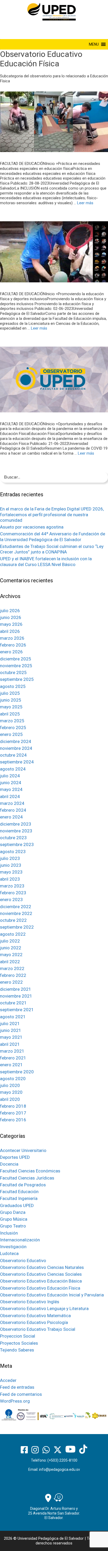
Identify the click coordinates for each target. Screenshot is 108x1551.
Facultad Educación (19, 1191)
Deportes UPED (15, 1157)
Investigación (13, 1246)
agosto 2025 (13, 686)
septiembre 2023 (17, 844)
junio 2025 (10, 700)
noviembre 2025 (16, 665)
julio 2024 (10, 775)
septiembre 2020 (17, 1071)
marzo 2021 (12, 1051)
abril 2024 (10, 796)
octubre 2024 (13, 755)
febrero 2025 (13, 727)
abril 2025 (10, 714)
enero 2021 (11, 1064)
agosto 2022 (13, 934)
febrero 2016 (13, 1119)
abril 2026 (10, 631)
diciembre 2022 (15, 906)
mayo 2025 (11, 706)
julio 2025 (10, 693)
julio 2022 (10, 941)
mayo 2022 (11, 954)
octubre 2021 (13, 1002)
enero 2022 (11, 982)
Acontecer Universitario (23, 1150)
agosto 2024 (13, 769)
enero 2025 (11, 734)
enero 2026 (11, 651)
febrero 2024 (13, 810)
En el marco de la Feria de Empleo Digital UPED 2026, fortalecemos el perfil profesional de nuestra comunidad (52, 514)
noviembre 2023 (16, 830)
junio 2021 (10, 1030)
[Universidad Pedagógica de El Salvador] (51, 11)
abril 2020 (10, 1099)
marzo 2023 (12, 885)
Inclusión (9, 1233)
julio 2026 (10, 610)
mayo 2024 (11, 789)
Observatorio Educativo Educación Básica (41, 1281)
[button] (94, 44)
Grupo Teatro (13, 1226)
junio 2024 (10, 782)
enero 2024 (11, 817)
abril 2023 (10, 879)
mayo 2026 (11, 624)
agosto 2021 (13, 1016)
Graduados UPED (17, 1205)
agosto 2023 (13, 851)
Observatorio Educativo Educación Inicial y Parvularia (52, 1294)
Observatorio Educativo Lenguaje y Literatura (44, 1308)
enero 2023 (11, 899)
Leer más (85, 203)
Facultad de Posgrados (23, 1184)
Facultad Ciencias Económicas (30, 1170)
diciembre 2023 (15, 824)
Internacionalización (20, 1239)
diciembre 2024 (15, 741)
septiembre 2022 (17, 927)
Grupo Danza (12, 1212)
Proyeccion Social (17, 1336)
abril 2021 (10, 1044)
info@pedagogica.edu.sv (59, 1469)
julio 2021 (10, 1023)
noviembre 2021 (16, 996)
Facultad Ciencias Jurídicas (27, 1178)
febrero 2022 (13, 975)
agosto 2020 (13, 1078)
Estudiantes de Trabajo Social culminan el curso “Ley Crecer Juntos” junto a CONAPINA (52, 549)
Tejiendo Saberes (17, 1350)
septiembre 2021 (17, 1009)
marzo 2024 (12, 803)
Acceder (8, 1380)
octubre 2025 (13, 672)
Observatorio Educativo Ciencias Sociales (41, 1274)
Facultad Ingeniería (18, 1198)
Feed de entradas (17, 1387)
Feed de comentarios (21, 1394)
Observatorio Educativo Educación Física (40, 1288)
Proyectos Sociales (19, 1343)
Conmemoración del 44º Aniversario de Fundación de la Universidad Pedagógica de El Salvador (52, 536)
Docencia (9, 1164)
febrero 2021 (13, 1057)
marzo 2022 (12, 968)
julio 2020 (10, 1085)
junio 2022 (10, 947)
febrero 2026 (13, 645)
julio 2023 (10, 858)
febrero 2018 (13, 1106)
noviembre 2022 (16, 913)
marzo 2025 (12, 720)
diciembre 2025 (15, 658)
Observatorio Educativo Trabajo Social (37, 1329)
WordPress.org (15, 1401)
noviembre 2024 (16, 748)
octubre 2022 (13, 920)
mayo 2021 (11, 1037)
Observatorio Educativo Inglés (29, 1301)
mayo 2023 (11, 872)
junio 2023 (10, 865)
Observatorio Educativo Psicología (34, 1322)
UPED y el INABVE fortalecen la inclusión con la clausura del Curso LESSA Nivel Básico (46, 561)
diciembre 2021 (15, 989)
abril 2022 (10, 961)
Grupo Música (13, 1219)
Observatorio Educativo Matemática (35, 1315)
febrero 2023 (13, 892)
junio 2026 (10, 617)
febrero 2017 (13, 1113)
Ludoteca (9, 1253)
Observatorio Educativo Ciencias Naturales (42, 1267)
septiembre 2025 (17, 679)
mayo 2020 (11, 1092)
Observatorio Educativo (23, 1260)
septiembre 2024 (17, 761)
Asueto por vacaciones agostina (31, 527)
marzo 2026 (12, 638)
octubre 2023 (13, 837)
